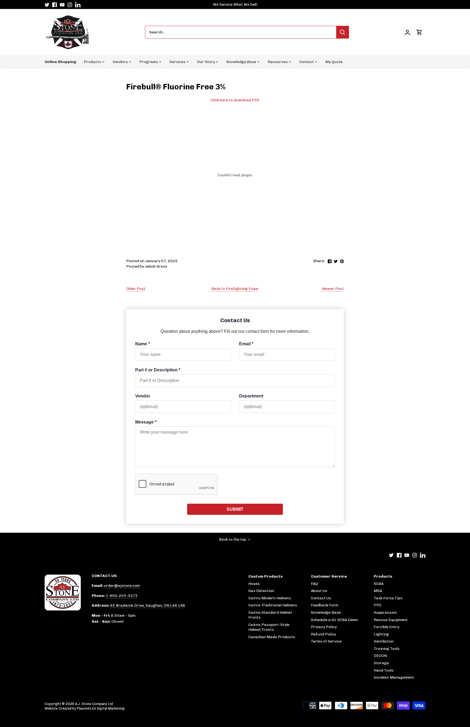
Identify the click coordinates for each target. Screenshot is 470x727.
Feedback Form (324, 605)
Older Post (136, 288)
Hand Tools (384, 670)
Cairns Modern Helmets (269, 598)
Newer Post (333, 288)
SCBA (379, 583)
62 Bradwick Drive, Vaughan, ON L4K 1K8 (147, 605)
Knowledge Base (326, 612)
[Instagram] (69, 4)
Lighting (381, 634)
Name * (142, 343)
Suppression (385, 612)
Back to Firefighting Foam (234, 288)
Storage (381, 663)
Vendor (142, 396)
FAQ (314, 583)
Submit (235, 509)
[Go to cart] (419, 32)
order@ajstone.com (122, 585)
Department (251, 396)
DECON (380, 655)
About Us (319, 590)
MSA (378, 590)
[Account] (407, 32)
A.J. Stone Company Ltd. (94, 704)
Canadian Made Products (271, 637)
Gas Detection (261, 590)
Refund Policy (323, 634)
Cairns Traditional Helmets (272, 605)
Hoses (254, 583)
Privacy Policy (324, 627)
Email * (246, 343)
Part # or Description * (157, 370)
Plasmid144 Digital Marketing (101, 708)
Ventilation (384, 641)
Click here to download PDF (235, 100)
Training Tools (387, 648)
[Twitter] (47, 4)
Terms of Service (326, 641)
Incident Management (394, 677)
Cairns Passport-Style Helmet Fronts (268, 627)
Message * (145, 422)
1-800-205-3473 (122, 595)
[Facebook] (54, 4)
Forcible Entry (386, 627)
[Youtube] (62, 4)
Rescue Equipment (391, 620)
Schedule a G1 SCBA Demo (334, 620)
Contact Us (321, 598)
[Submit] (342, 32)
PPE (378, 605)
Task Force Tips (388, 598)
